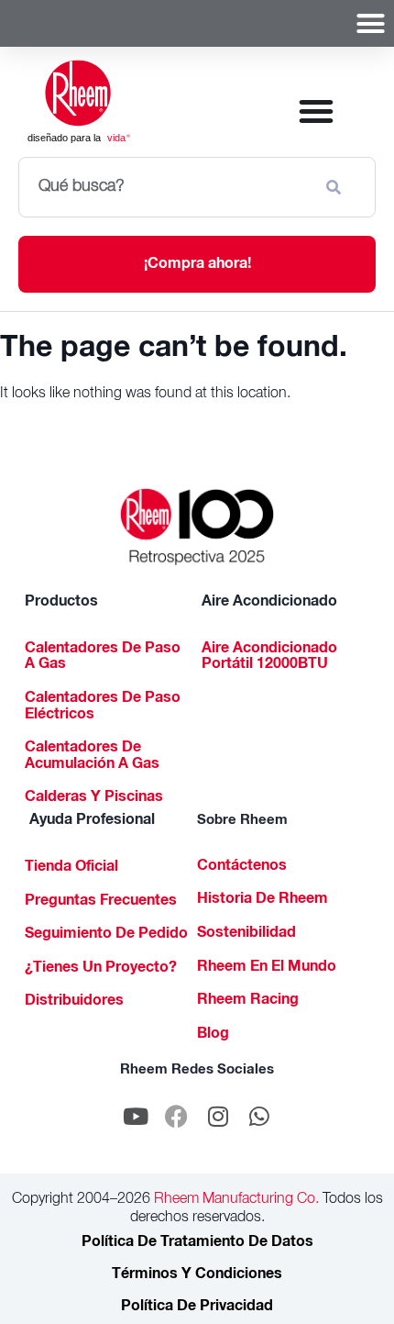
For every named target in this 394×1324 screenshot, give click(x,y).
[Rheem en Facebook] (177, 1115)
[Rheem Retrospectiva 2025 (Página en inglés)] (197, 527)
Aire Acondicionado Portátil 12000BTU (269, 657)
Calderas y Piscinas (94, 798)
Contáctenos (242, 867)
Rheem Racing (248, 1001)
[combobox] (164, 187)
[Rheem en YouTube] (135, 1115)
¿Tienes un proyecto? (101, 969)
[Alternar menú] (370, 23)
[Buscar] (337, 187)
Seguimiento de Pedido (106, 935)
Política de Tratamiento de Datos (197, 1243)
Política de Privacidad (197, 1307)
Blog (213, 1035)
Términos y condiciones (197, 1275)
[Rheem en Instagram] (218, 1115)
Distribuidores (74, 1002)
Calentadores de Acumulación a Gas (92, 757)
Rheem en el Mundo (266, 968)
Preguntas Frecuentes (101, 902)
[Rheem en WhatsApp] (259, 1115)
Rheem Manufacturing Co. (234, 1200)
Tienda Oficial (71, 868)
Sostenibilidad (246, 934)
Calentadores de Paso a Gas (103, 657)
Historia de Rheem (262, 900)
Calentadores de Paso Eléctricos (103, 707)
